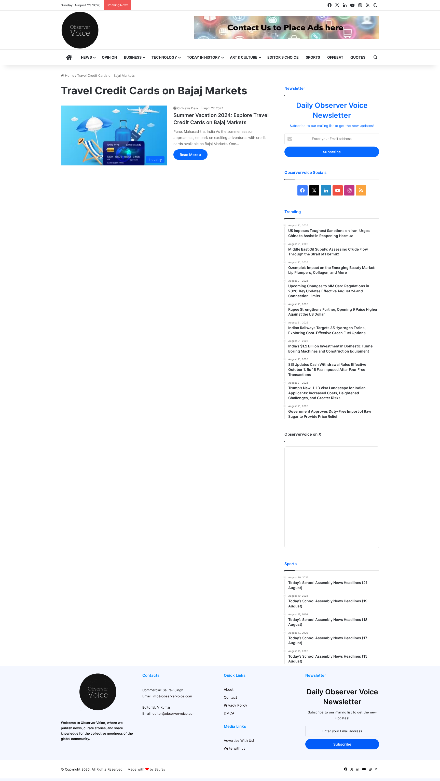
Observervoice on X (302, 434)
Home (69, 75)
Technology (164, 57)
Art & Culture (243, 57)
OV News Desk (188, 108)
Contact (230, 697)
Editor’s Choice (283, 57)
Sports (313, 57)
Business (133, 57)
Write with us (234, 748)
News (86, 57)
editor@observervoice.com (174, 713)
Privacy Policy (235, 705)
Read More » (190, 154)
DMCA (229, 713)
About (228, 689)
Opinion (109, 57)
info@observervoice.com (172, 696)
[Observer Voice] (80, 30)
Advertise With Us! (239, 740)
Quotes (357, 57)
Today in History (203, 57)
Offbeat (335, 57)
